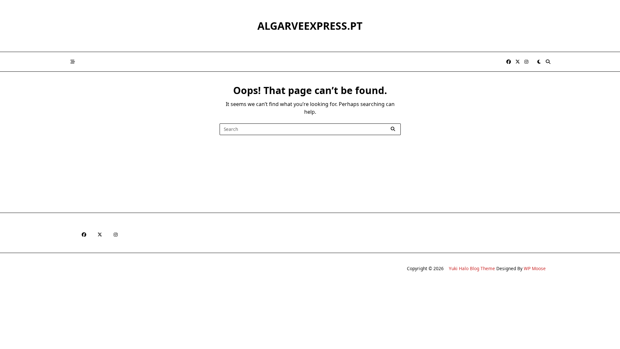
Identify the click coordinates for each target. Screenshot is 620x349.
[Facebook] (508, 62)
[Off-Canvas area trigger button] (73, 62)
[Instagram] (526, 62)
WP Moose (535, 268)
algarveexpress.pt (310, 26)
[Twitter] (517, 62)
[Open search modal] (548, 62)
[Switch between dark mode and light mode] (539, 62)
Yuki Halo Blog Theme (472, 268)
